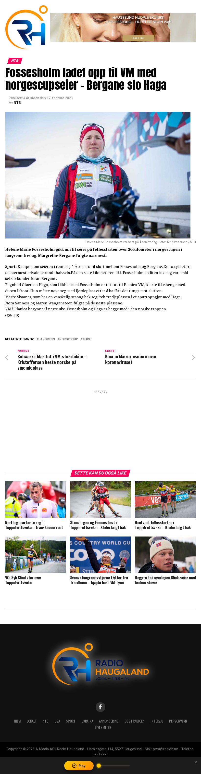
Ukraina (87, 721)
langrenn (46, 339)
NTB (17, 103)
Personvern (178, 721)
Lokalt (32, 721)
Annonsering (109, 721)
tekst (87, 339)
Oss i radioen (135, 721)
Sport (70, 721)
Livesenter (103, 727)
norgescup (68, 339)
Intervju (157, 721)
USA (57, 721)
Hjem (17, 721)
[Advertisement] (100, 428)
